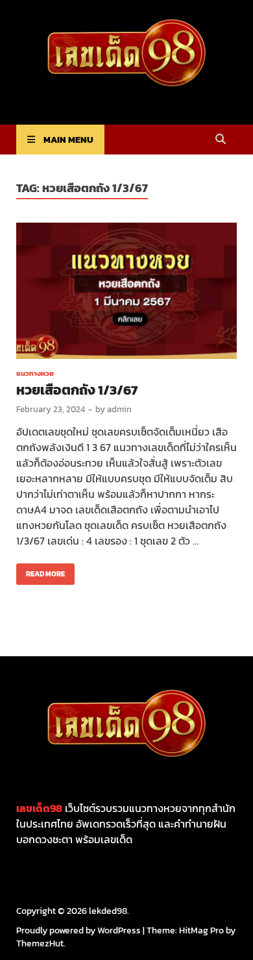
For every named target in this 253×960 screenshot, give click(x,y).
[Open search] (220, 140)
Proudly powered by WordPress (78, 930)
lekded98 (108, 911)
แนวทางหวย (35, 373)
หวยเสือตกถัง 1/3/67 (77, 390)
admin (119, 409)
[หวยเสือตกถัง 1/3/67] (126, 293)
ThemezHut (40, 943)
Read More (40, 571)
